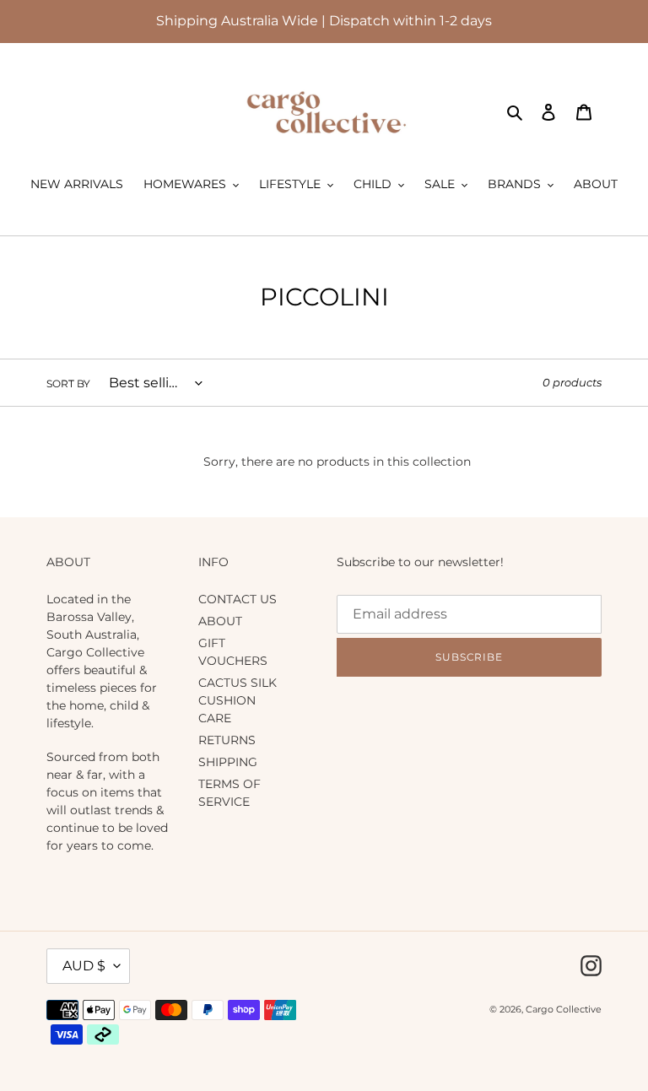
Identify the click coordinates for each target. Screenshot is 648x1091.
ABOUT (220, 621)
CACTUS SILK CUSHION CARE (237, 700)
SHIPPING (227, 762)
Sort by (68, 383)
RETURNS (227, 740)
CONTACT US (237, 599)
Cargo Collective (564, 1009)
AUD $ (83, 966)
